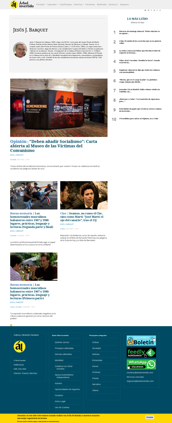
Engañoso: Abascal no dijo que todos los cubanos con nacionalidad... (139, 71)
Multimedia (102, 4)
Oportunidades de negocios (67, 389)
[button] (146, 10)
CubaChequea (66, 4)
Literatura (112, 4)
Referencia (19, 365)
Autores (58, 383)
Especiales (52, 4)
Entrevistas (90, 4)
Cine (63, 213)
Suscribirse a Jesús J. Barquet (11, 325)
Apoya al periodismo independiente (64, 376)
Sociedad (13, 159)
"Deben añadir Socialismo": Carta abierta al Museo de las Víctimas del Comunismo (53, 145)
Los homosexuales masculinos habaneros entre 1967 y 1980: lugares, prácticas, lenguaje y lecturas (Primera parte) (29, 291)
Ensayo (12, 307)
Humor (95, 366)
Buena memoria (21, 213)
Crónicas (96, 372)
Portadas (40, 4)
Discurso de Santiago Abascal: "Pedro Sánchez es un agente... (139, 32)
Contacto (59, 395)
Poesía (95, 378)
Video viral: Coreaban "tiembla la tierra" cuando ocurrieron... (139, 61)
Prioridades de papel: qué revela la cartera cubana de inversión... (140, 110)
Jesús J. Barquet (17, 155)
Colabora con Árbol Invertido (63, 367)
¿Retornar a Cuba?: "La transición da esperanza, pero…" (139, 100)
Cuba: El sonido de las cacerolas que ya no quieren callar (140, 42)
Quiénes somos (62, 342)
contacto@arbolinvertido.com (140, 372)
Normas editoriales (63, 354)
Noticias (95, 354)
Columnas (78, 4)
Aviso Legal (60, 401)
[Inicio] (22, 4)
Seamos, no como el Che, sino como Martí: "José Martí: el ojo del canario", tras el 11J (81, 216)
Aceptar (149, 417)
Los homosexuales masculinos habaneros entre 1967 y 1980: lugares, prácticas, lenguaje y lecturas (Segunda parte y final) (31, 220)
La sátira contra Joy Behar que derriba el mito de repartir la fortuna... (139, 52)
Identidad (59, 360)
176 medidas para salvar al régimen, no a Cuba (138, 119)
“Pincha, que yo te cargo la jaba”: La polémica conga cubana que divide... (138, 81)
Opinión (18, 141)
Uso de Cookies (62, 407)
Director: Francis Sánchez (25, 373)
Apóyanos (124, 4)
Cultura (62, 229)
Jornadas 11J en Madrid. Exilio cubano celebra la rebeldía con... (139, 90)
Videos (95, 390)
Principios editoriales (64, 348)
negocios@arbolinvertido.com (140, 381)
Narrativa (96, 384)
